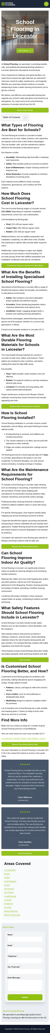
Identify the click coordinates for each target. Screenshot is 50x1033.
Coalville (8, 900)
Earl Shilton (9, 893)
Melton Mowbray (11, 911)
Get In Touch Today (25, 110)
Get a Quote (23, 50)
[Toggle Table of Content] (24, 118)
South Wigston (33, 739)
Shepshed (8, 904)
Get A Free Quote (25, 853)
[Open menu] (46, 4)
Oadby (23, 739)
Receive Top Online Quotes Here (25, 546)
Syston (43, 739)
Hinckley (7, 907)
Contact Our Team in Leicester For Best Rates (25, 265)
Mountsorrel (9, 889)
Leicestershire (7, 739)
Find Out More (25, 660)
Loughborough (10, 896)
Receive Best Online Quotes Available (25, 406)
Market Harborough (12, 915)
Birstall (17, 739)
